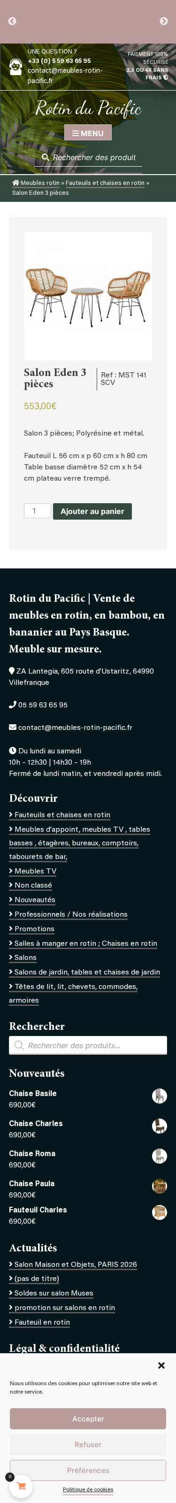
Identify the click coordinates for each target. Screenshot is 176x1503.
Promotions (34, 929)
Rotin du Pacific (88, 107)
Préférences (88, 1470)
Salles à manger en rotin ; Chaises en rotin (86, 944)
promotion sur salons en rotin (65, 1308)
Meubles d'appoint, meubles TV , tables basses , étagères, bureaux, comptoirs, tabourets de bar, (79, 843)
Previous (12, 21)
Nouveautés (35, 900)
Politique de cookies (88, 1490)
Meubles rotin (39, 183)
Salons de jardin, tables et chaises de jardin (87, 972)
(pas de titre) (37, 1279)
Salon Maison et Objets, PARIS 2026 (76, 1265)
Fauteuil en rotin (42, 1323)
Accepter (88, 1418)
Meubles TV (35, 871)
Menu (91, 133)
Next (163, 21)
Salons (26, 958)
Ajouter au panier (92, 511)
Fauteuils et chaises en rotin (105, 183)
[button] (161, 1365)
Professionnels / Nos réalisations (71, 915)
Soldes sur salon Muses (54, 1293)
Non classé (33, 886)
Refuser (88, 1444)
